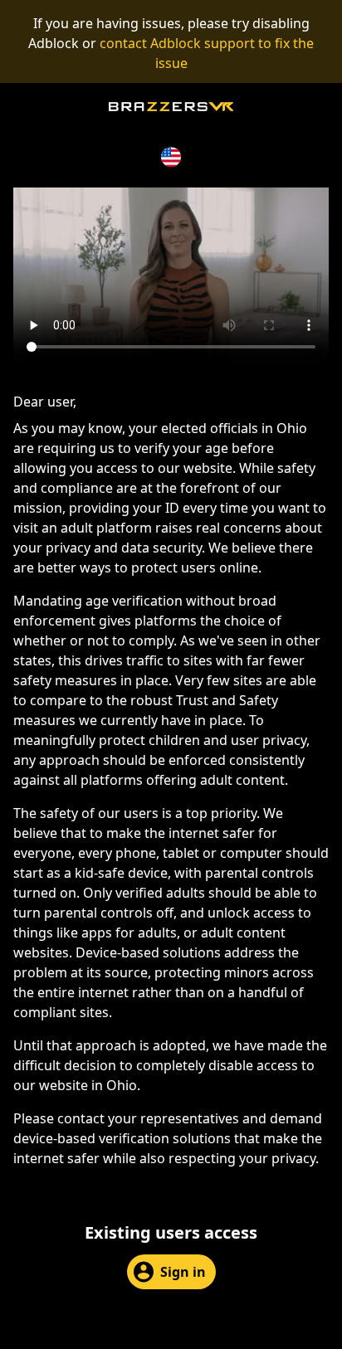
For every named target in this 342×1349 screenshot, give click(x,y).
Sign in (183, 1272)
